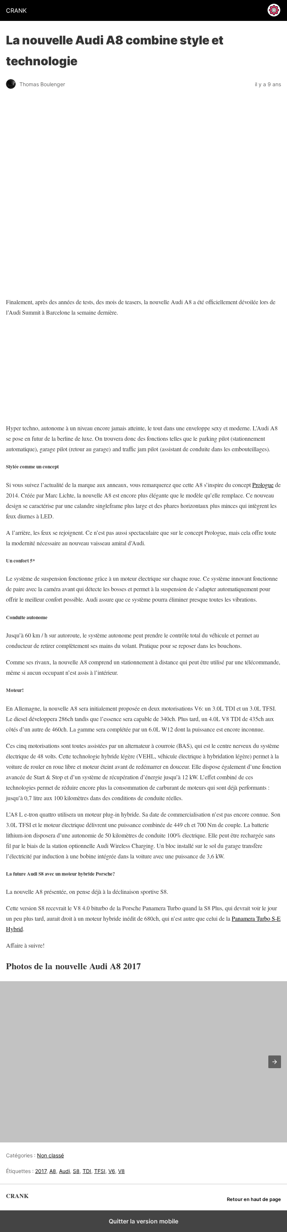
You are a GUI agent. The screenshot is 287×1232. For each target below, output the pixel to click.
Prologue (263, 485)
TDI (87, 1171)
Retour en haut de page (254, 1199)
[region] (52, 370)
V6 (111, 1171)
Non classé (50, 1155)
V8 (121, 1171)
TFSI (99, 1171)
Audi (64, 1171)
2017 (40, 1171)
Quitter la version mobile (143, 1221)
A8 (52, 1171)
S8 (76, 1171)
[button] (274, 1061)
